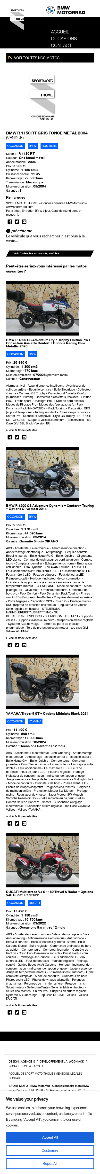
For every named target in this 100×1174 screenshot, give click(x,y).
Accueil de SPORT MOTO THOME (31, 1073)
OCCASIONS (64, 39)
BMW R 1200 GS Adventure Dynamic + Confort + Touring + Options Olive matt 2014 (50, 507)
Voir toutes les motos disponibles (36, 253)
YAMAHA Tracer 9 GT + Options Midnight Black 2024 (47, 713)
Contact (61, 45)
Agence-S (28, 1061)
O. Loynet (36, 1065)
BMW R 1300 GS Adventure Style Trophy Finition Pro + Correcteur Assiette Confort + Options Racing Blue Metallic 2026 (48, 343)
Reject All (50, 1164)
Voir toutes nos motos (36, 58)
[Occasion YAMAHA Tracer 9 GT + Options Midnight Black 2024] (42, 681)
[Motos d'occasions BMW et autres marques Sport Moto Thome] (17, 20)
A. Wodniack (75, 1061)
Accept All (50, 1137)
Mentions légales (69, 1073)
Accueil (60, 32)
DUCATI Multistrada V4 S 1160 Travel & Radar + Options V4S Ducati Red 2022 (49, 893)
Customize (50, 1150)
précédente (21, 231)
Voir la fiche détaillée (22, 430)
